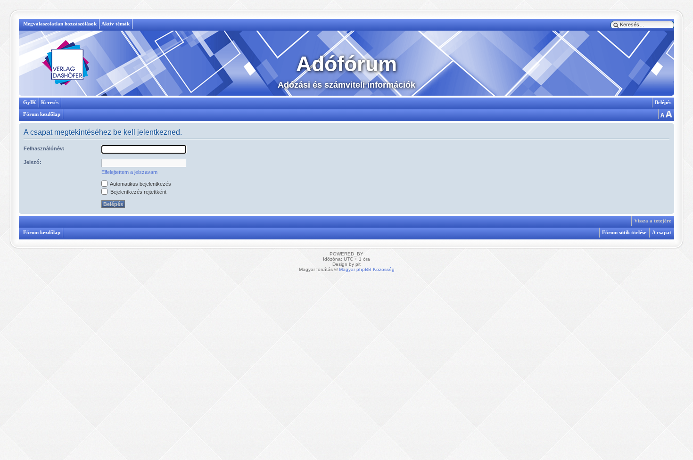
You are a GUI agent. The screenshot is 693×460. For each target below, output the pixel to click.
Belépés (663, 102)
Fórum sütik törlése (624, 232)
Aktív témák (115, 23)
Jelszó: (32, 162)
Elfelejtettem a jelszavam (129, 172)
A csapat (661, 232)
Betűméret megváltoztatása (665, 114)
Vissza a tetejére (652, 220)
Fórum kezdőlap (41, 114)
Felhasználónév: (44, 148)
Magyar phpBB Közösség (367, 269)
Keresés (49, 102)
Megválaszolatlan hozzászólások (60, 23)
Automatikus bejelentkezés (140, 184)
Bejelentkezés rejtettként (137, 192)
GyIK (29, 102)
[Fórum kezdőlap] (66, 63)
